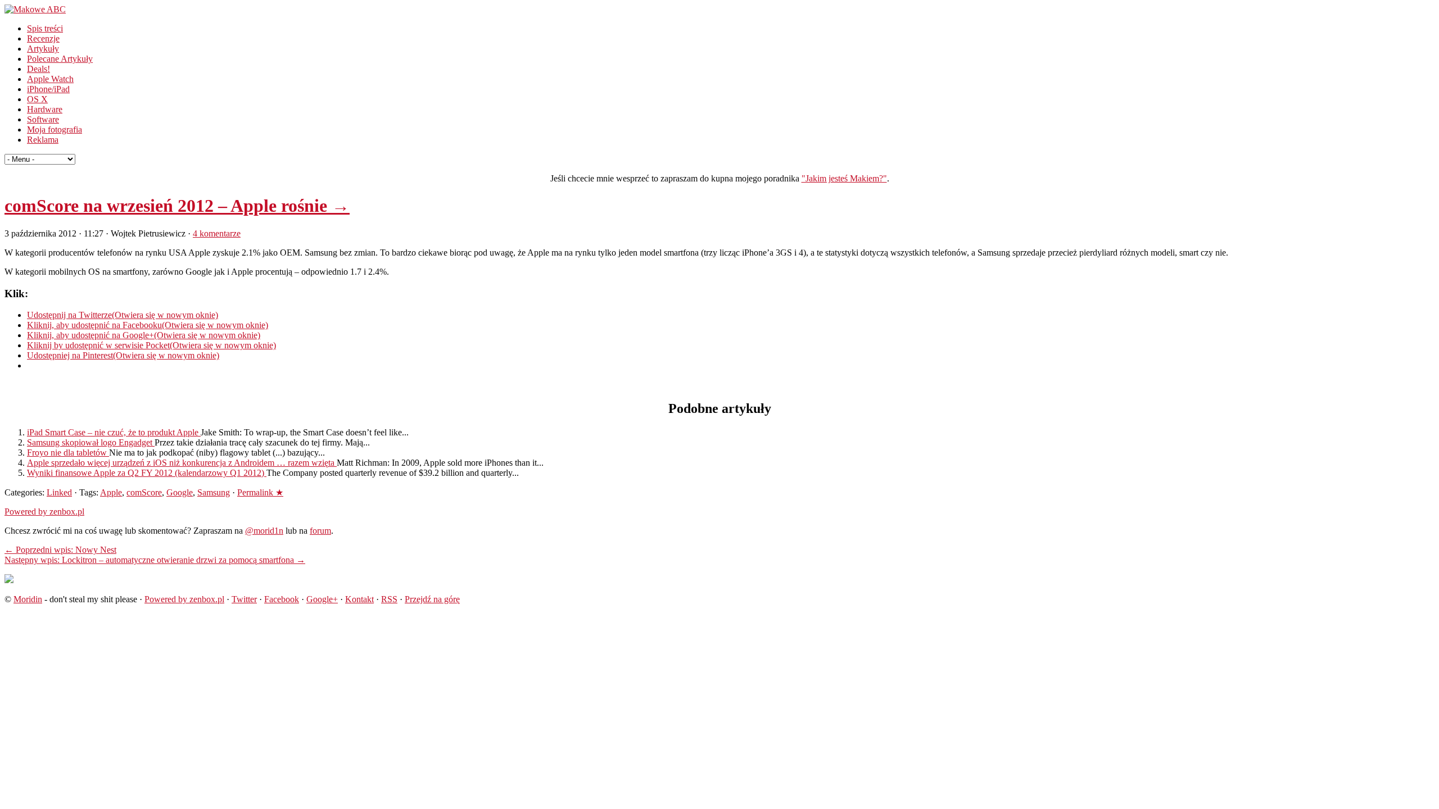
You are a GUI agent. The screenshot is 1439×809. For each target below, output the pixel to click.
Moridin (27, 599)
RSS (389, 599)
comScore (144, 492)
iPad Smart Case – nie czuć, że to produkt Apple (114, 432)
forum (320, 530)
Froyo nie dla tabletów (68, 452)
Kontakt (359, 599)
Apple (111, 492)
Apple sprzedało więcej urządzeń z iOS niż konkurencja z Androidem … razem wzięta (182, 462)
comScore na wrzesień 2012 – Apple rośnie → (177, 206)
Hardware (44, 109)
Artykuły (43, 48)
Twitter (244, 599)
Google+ (322, 599)
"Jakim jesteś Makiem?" (844, 178)
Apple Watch (50, 79)
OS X (37, 99)
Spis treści (45, 28)
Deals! (38, 69)
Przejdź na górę (432, 599)
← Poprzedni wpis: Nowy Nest (60, 550)
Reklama (42, 139)
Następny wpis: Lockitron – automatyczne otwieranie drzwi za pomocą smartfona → (154, 560)
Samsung (213, 492)
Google (179, 492)
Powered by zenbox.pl (44, 511)
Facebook (281, 599)
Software (43, 119)
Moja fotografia (54, 129)
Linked (59, 492)
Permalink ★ (260, 492)
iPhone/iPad (48, 89)
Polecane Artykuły (60, 58)
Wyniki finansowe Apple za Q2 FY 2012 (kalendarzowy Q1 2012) (146, 473)
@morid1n (264, 530)
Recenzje (43, 38)
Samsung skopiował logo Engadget (91, 442)
